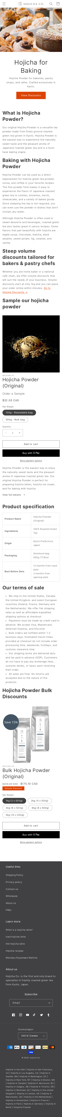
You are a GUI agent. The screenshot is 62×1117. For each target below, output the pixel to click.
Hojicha (33, 1058)
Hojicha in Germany (34, 1104)
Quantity (6, 426)
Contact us (12, 889)
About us (11, 903)
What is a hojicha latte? (19, 929)
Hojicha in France (39, 1100)
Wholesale (12, 896)
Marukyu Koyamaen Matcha (21, 957)
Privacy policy (14, 882)
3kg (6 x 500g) (14, 808)
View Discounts (31, 95)
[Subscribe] (48, 1003)
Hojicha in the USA (15, 1069)
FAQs (9, 910)
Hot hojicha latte (15, 943)
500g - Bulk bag (15, 419)
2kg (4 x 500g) (39, 800)
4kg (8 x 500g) (40, 808)
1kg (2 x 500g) (14, 800)
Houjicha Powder (22, 1107)
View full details (12, 494)
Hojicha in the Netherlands (37, 1097)
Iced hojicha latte (16, 936)
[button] (3, 3)
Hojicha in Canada (16, 1083)
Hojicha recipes (15, 950)
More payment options (31, 460)
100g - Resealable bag (19, 412)
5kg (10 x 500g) (15, 815)
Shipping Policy (14, 875)
